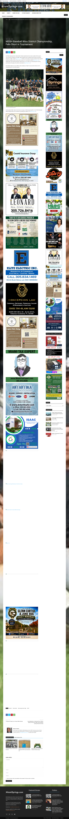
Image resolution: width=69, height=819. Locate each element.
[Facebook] (7, 52)
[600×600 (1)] (24, 656)
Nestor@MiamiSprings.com (24, 732)
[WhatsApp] (14, 52)
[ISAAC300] (54, 313)
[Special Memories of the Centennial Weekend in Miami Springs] (37, 744)
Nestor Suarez (16, 728)
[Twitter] (9, 52)
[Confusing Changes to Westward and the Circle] (11, 744)
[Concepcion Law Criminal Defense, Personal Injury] (24, 299)
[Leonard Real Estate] (45, 8)
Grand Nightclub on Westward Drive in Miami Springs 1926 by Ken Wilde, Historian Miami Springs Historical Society (35, 722)
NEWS (9, 19)
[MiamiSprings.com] (12, 6)
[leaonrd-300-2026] (54, 264)
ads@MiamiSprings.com (10, 810)
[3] (54, 90)
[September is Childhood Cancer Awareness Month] (48, 424)
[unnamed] (24, 199)
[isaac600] (24, 433)
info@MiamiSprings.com (14, 807)
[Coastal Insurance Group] (24, 166)
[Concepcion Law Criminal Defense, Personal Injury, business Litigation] (54, 167)
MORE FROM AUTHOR (18, 737)
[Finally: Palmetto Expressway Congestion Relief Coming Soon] (48, 414)
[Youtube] (15, 814)
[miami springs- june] (24, 466)
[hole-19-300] (54, 182)
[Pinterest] (12, 52)
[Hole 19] (24, 557)
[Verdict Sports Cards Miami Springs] (24, 525)
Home (7, 19)
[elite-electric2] (24, 266)
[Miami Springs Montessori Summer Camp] (24, 495)
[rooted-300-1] (54, 297)
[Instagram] (9, 814)
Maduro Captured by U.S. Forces (57, 433)
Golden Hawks (15, 708)
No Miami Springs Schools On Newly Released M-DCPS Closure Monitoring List (24, 749)
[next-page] (8, 753)
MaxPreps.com (18, 58)
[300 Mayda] (54, 231)
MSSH (28, 708)
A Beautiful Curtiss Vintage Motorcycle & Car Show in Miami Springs (57, 429)
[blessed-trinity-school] (54, 357)
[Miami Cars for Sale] (54, 373)
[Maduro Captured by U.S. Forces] (48, 435)
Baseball (10, 708)
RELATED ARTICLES (9, 737)
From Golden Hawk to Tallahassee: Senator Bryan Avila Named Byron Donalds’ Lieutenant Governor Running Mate (57, 802)
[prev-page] (6, 753)
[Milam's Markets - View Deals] (54, 215)
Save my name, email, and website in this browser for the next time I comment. (21, 778)
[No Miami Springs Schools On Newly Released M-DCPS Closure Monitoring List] (24, 744)
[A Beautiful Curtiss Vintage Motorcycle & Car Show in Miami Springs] (48, 429)
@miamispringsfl (42, 785)
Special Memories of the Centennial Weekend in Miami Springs (37, 806)
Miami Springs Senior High (22, 708)
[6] (24, 399)
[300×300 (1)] (54, 330)
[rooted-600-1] (24, 130)
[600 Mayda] (24, 589)
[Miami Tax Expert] (24, 366)
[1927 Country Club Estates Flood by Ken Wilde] (48, 419)
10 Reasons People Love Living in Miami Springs (14, 721)
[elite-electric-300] (54, 199)
